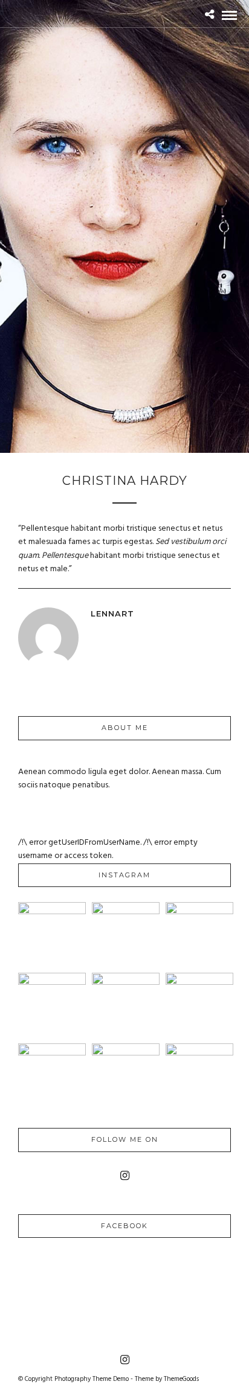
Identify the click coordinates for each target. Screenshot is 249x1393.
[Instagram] (124, 1175)
